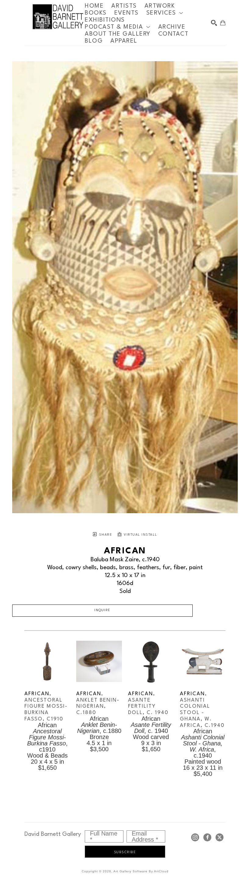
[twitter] (219, 837)
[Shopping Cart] (223, 23)
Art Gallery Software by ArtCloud (141, 871)
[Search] (214, 23)
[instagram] (195, 837)
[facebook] (207, 837)
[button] (165, 13)
